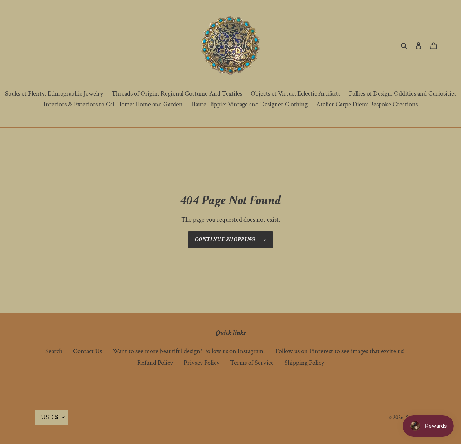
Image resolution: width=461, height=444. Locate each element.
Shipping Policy (304, 363)
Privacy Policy (201, 363)
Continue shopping (225, 239)
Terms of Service (252, 363)
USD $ (49, 417)
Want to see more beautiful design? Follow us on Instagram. (189, 351)
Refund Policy (155, 363)
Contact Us (87, 351)
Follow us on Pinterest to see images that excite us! (340, 351)
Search (53, 351)
